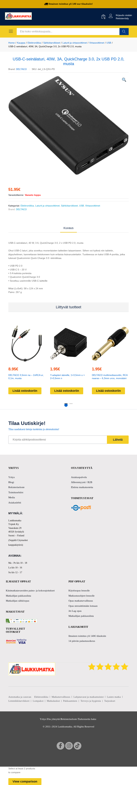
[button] (26, 362)
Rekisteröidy (122, 18)
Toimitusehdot (15, 492)
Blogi (11, 482)
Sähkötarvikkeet (69, 205)
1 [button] (66, 405)
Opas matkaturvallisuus (80, 600)
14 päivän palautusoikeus (81, 641)
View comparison (25, 781)
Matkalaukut (53, 701)
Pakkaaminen (70, 701)
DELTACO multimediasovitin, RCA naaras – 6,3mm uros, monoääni (109, 376)
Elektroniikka (27, 205)
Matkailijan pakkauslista (18, 595)
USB (81, 205)
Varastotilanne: (16, 195)
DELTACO (21, 69)
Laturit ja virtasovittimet (47, 205)
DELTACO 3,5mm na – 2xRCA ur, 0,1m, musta (26, 376)
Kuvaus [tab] (68, 228)
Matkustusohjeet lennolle (81, 595)
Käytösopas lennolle (79, 590)
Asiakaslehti (14, 502)
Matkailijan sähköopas (17, 600)
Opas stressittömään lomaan (83, 606)
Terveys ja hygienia (91, 701)
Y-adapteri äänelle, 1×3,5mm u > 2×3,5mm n (67, 376)
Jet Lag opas (75, 611)
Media (11, 497)
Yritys (11, 477)
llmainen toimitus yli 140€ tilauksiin (87, 636)
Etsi (124, 31)
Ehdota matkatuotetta (82, 487)
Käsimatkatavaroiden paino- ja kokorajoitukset (30, 590)
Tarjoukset (109, 701)
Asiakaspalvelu (79, 477)
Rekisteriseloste (16, 487)
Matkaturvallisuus (61, 697)
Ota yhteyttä (53, 719)
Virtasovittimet (92, 205)
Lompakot (38, 701)
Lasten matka (114, 697)
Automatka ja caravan (19, 697)
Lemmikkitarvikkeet (18, 701)
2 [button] (71, 405)
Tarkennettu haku (87, 719)
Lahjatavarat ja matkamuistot (89, 697)
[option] (68, 125)
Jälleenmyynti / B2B (81, 482)
